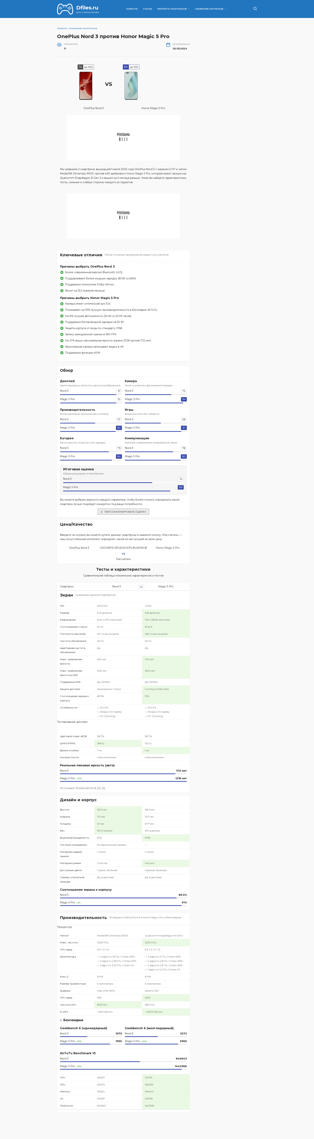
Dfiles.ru (87, 8)
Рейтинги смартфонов (172, 9)
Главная (62, 28)
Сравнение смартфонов (83, 28)
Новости (132, 9)
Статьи (147, 9)
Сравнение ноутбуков (209, 9)
